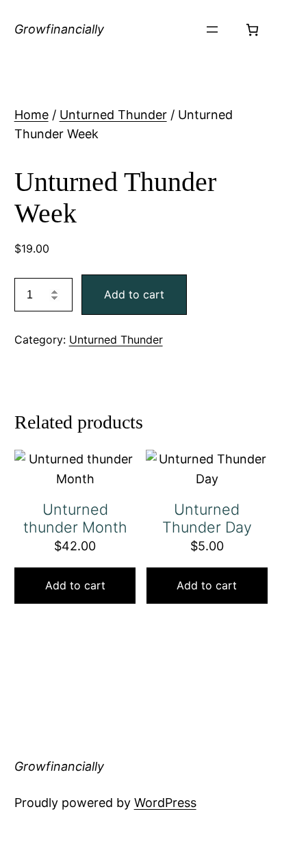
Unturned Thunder (113, 114)
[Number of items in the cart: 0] (252, 29)
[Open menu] (212, 29)
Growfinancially (59, 29)
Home (31, 114)
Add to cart (134, 294)
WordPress (165, 802)
